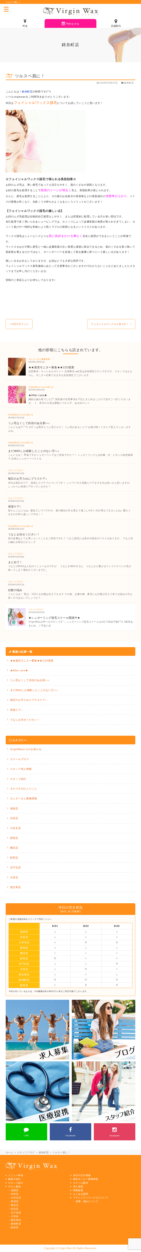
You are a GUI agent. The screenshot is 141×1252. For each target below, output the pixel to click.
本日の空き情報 (82, 1175)
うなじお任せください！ (25, 719)
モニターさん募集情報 (23, 798)
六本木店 (15, 828)
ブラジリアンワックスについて (90, 1197)
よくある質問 (80, 1194)
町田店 (14, 857)
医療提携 (78, 1190)
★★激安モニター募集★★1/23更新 (32, 660)
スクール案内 (80, 1183)
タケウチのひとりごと (23, 788)
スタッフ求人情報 (21, 768)
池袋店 (14, 808)
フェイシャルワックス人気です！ (110, 324)
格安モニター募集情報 (85, 1179)
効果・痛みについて (87, 1201)
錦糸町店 (27, 91)
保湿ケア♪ (16, 709)
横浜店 (14, 847)
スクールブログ (19, 759)
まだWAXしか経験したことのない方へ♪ (34, 690)
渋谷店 (14, 818)
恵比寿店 (15, 887)
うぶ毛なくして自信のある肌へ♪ (29, 680)
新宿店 (14, 837)
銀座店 (24, 985)
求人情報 (78, 1186)
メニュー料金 (15, 1175)
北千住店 (15, 867)
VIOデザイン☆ (20, 324)
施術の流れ (14, 1179)
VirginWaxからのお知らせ (26, 749)
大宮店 (14, 877)
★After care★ (19, 670)
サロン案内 (14, 1186)
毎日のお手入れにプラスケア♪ (28, 699)
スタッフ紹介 (18, 778)
